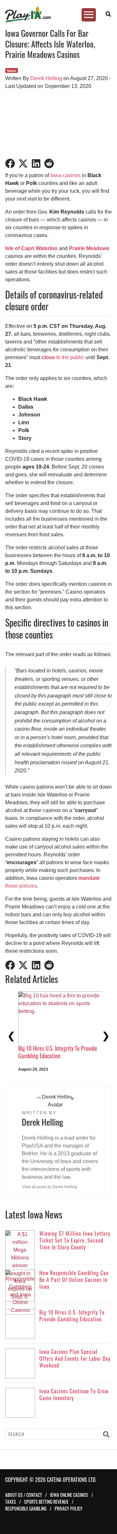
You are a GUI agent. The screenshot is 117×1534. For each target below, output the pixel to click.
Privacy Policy (69, 1508)
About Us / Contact (23, 1494)
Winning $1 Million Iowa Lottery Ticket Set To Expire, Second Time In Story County (43, 1056)
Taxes (10, 1501)
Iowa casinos (65, 175)
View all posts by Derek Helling (49, 1187)
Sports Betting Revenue (46, 1501)
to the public (63, 357)
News (11, 71)
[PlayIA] (56, 14)
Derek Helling (46, 78)
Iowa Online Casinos (69, 1494)
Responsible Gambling (25, 1508)
